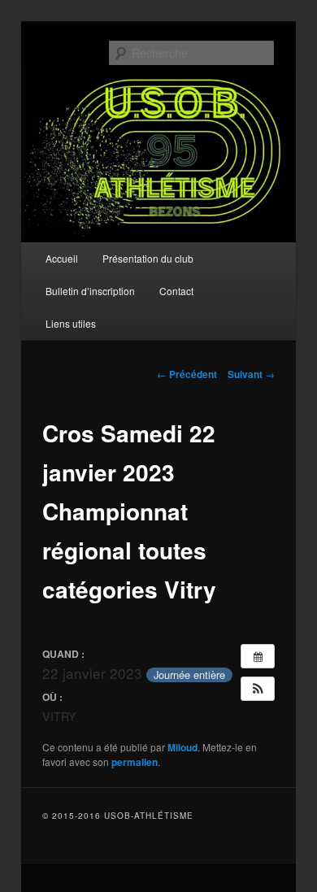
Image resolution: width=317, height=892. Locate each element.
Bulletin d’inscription (90, 291)
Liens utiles (71, 323)
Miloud (182, 747)
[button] (257, 688)
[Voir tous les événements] (258, 656)
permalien (134, 762)
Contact (176, 291)
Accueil (62, 258)
